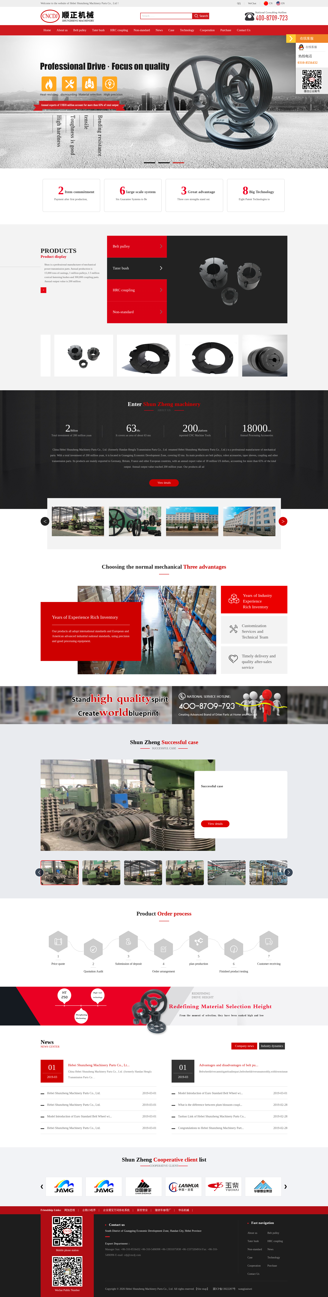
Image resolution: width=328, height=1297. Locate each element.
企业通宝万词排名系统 (116, 1210)
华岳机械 (183, 1210)
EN (283, 3)
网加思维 (69, 1210)
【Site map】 (202, 1288)
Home (47, 30)
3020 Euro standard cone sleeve (157, 353)
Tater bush (98, 30)
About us (62, 30)
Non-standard (142, 30)
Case (171, 30)
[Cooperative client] (223, 1186)
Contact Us (243, 30)
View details (164, 482)
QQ (238, 3)
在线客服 (310, 47)
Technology (187, 30)
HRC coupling (119, 30)
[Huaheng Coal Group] (183, 1186)
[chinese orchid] (104, 1186)
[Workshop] (193, 521)
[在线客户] (291, 38)
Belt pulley (79, 30)
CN (270, 3)
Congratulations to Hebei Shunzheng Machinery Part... (211, 1128)
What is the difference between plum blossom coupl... (210, 1104)
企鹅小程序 (89, 1210)
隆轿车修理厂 (163, 1210)
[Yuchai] (143, 1186)
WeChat (252, 3)
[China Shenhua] (64, 1186)
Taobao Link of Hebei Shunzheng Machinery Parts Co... (212, 1116)
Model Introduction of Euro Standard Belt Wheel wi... (79, 1116)
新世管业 (142, 1210)
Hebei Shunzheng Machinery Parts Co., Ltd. (73, 1093)
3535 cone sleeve (94, 353)
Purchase (225, 30)
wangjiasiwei (245, 1288)
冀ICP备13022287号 (224, 1288)
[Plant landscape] (79, 521)
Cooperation (207, 30)
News (159, 30)
